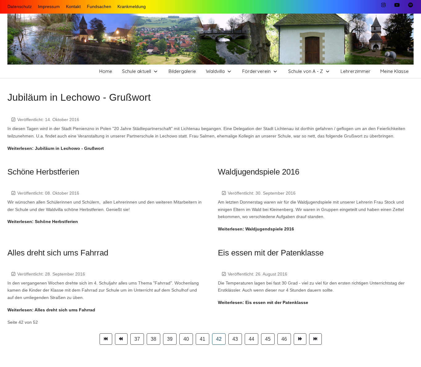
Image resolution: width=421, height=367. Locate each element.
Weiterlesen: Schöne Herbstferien (42, 221)
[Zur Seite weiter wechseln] (300, 339)
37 (137, 339)
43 (235, 339)
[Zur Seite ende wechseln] (315, 339)
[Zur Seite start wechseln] (106, 339)
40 (186, 339)
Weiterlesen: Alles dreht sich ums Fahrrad (51, 309)
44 (251, 339)
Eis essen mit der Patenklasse (271, 252)
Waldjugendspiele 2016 (258, 171)
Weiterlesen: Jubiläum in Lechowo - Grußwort (55, 148)
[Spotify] (410, 5)
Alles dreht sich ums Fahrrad (57, 252)
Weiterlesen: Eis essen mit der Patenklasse (263, 302)
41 (202, 339)
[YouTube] (397, 5)
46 (284, 339)
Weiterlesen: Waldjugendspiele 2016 (256, 228)
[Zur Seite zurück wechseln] (121, 339)
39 (170, 339)
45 (268, 339)
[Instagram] (383, 5)
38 (153, 339)
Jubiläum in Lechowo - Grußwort (79, 97)
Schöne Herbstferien (43, 171)
